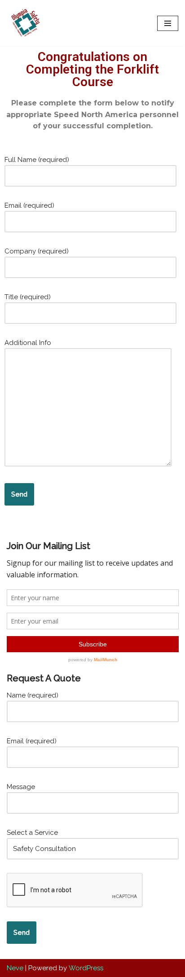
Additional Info (27, 343)
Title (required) (27, 297)
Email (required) (29, 205)
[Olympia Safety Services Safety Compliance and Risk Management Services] (24, 23)
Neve (15, 968)
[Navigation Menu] (167, 23)
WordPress (86, 968)
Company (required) (36, 251)
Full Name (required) (36, 160)
